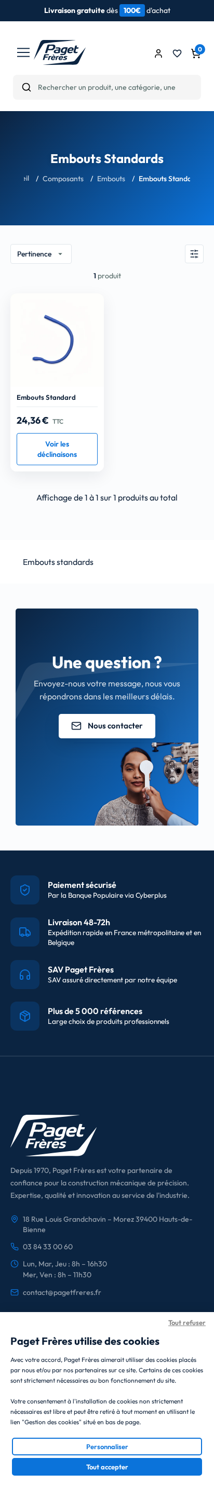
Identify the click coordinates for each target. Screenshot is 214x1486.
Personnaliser (107, 1446)
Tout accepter (107, 1467)
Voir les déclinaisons (57, 449)
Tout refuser (187, 1322)
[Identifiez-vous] (158, 53)
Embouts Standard (46, 397)
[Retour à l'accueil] (60, 62)
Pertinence (41, 254)
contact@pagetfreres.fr (62, 1292)
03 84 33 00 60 (48, 1246)
